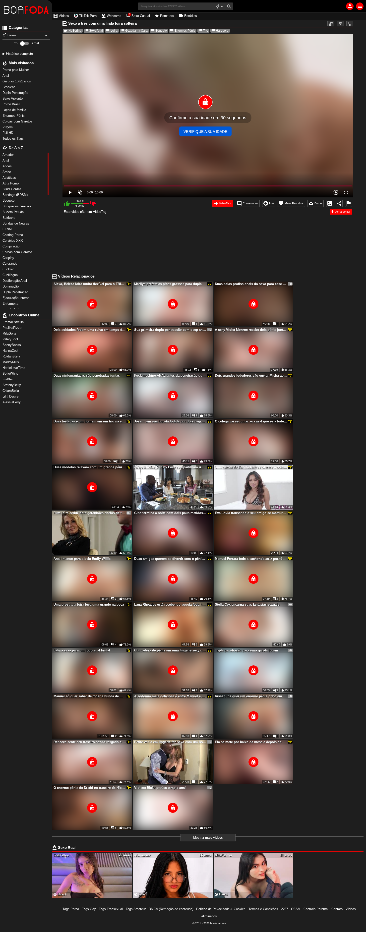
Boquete (161, 30)
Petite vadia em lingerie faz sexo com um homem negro (170, 742)
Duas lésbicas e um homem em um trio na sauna (90, 421)
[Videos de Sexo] (26, 10)
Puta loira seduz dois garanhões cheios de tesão (90, 513)
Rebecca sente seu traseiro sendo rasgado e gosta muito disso (90, 742)
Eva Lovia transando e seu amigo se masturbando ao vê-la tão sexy (251, 513)
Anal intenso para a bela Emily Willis (82, 559)
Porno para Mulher (16, 70)
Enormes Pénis (14, 115)
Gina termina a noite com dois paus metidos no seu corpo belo (170, 513)
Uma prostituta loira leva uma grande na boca (89, 604)
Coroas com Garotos (17, 121)
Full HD (8, 133)
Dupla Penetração (15, 93)
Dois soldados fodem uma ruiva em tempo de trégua (90, 330)
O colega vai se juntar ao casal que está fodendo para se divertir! (251, 421)
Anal (6, 75)
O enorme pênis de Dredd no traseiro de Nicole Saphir (90, 788)
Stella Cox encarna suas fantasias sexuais (247, 604)
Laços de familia (14, 110)
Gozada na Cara (136, 30)
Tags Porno (70, 909)
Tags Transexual (111, 909)
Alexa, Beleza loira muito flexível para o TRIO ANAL (90, 284)
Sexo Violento (13, 98)
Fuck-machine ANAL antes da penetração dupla (170, 375)
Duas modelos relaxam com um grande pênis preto (90, 467)
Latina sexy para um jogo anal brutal (82, 650)
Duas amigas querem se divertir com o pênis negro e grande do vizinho (170, 559)
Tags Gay (89, 909)
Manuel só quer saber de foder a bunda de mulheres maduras (90, 696)
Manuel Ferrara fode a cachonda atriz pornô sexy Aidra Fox (251, 559)
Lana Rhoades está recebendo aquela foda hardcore (170, 604)
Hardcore (222, 30)
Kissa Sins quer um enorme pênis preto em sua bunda (251, 696)
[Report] (348, 203)
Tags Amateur (136, 909)
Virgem (8, 127)
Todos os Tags (13, 138)
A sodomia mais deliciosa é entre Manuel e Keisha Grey (170, 696)
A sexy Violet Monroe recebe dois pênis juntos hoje (251, 330)
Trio (205, 30)
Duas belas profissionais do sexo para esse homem (251, 284)
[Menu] (360, 6)
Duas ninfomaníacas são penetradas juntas (87, 375)
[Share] (339, 203)
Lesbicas (9, 87)
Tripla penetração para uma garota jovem (246, 650)
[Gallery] (329, 203)
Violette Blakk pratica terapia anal (160, 788)
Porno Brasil (11, 104)
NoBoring (74, 30)
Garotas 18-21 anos (17, 81)
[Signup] (350, 6)
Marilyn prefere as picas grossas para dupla (168, 284)
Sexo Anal (96, 30)
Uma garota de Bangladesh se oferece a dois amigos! (251, 467)
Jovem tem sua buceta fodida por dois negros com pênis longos (170, 421)
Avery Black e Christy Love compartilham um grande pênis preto (170, 467)
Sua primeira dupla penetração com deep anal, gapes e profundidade (170, 330)
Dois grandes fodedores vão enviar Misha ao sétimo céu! (251, 375)
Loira (114, 30)
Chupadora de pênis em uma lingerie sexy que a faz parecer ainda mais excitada (170, 650)
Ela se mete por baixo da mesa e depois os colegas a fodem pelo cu (251, 742)
